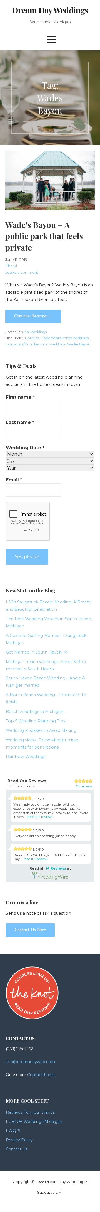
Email (14, 479)
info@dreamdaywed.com (30, 1061)
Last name (20, 422)
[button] (51, 39)
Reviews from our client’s (30, 1112)
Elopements (51, 338)
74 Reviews (55, 868)
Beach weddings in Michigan (34, 711)
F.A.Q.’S (13, 1130)
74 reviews (84, 786)
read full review (40, 816)
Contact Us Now (30, 930)
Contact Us (17, 1149)
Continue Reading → (33, 316)
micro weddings (75, 338)
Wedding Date (25, 447)
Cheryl (11, 266)
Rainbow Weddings (25, 756)
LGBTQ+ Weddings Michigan (34, 1121)
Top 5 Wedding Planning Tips (35, 720)
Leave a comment (21, 272)
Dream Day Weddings (50, 10)
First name (20, 397)
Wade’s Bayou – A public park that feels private (44, 235)
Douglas (32, 338)
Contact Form (40, 1074)
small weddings (53, 344)
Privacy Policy (19, 1139)
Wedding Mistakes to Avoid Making (41, 730)
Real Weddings (34, 332)
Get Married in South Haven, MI (37, 652)
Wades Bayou (78, 344)
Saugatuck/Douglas (22, 344)
